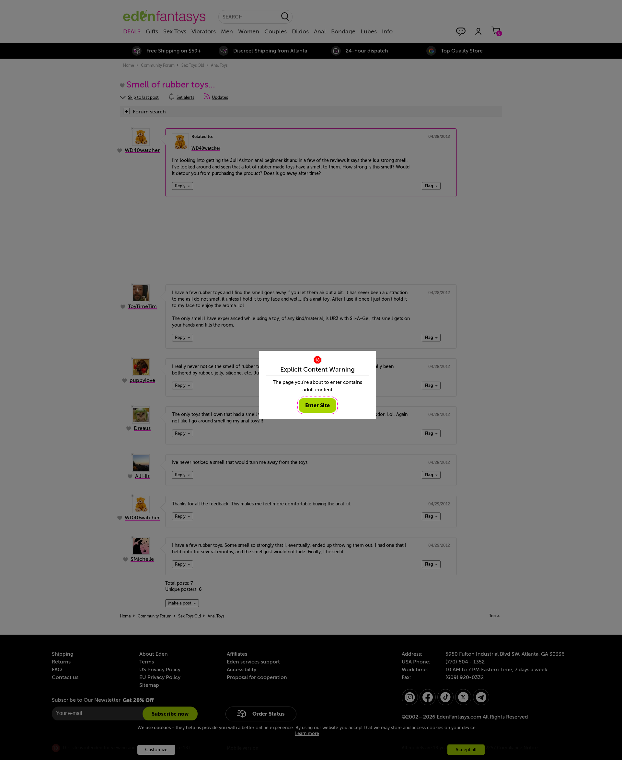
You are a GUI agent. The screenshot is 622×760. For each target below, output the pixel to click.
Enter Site (317, 405)
